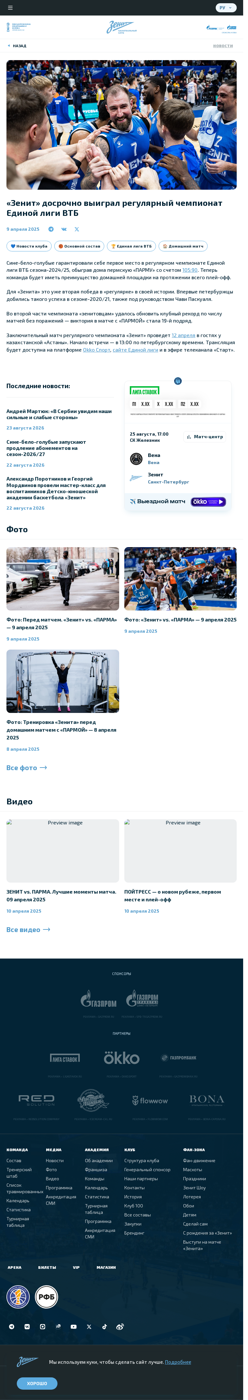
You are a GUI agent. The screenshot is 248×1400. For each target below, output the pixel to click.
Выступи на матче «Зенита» (202, 1245)
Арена (14, 1267)
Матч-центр (208, 436)
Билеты (47, 1267)
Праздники (194, 1178)
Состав (13, 1160)
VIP (76, 1267)
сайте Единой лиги (135, 349)
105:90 (190, 270)
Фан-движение (199, 1160)
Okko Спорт (96, 349)
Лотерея (192, 1196)
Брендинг (134, 1233)
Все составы (137, 1214)
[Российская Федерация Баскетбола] (46, 1297)
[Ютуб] (73, 1326)
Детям (189, 1214)
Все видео (23, 929)
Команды (94, 1178)
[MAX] (42, 1326)
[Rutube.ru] (58, 1326)
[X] (89, 1326)
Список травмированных (24, 1188)
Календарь (17, 1200)
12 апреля (183, 335)
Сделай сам (195, 1223)
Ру (222, 7)
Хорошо (37, 1383)
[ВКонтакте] (27, 1326)
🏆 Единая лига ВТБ (131, 246)
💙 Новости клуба (29, 246)
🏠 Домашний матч (183, 246)
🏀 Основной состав (79, 246)
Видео (52, 1178)
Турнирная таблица (17, 1222)
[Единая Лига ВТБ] (18, 1297)
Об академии (99, 1160)
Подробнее (178, 1362)
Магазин (106, 1267)
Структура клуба (141, 1160)
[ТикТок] (104, 1326)
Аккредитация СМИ (61, 1200)
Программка (59, 1187)
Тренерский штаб (19, 1173)
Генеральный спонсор (147, 1169)
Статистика (18, 1209)
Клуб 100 (133, 1205)
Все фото (21, 767)
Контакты (134, 1187)
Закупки (132, 1223)
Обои (188, 1205)
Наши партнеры (141, 1178)
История (133, 1196)
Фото (51, 1169)
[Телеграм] (11, 1326)
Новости (223, 45)
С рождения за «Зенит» (207, 1233)
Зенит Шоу (194, 1187)
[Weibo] (120, 1326)
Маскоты (192, 1169)
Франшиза (96, 1169)
